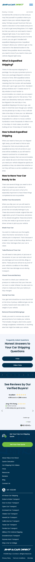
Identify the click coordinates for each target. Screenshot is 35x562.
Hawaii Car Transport (9, 517)
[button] (2, 411)
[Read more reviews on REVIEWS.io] (25, 426)
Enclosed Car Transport (10, 510)
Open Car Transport (9, 506)
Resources (6, 472)
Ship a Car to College (9, 543)
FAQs (17, 359)
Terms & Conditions (19, 558)
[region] (17, 410)
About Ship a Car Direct (10, 458)
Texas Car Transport (9, 525)
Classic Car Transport (10, 514)
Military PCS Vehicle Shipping (12, 532)
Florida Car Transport (9, 528)
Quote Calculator (8, 461)
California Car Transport (10, 521)
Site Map (30, 558)
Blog (3, 480)
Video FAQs (17, 365)
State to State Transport (11, 499)
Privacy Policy (6, 558)
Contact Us (6, 483)
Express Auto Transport (10, 539)
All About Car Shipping (10, 495)
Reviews (5, 476)
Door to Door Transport (10, 503)
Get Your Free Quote (17, 444)
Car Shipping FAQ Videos (10, 465)
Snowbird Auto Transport (11, 536)
